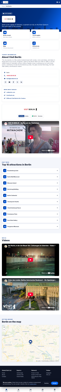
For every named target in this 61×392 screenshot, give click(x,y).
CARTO (57, 361)
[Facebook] (13, 82)
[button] (32, 345)
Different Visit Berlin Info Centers (15, 98)
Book (30, 390)
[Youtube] (9, 82)
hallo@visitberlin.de (12, 78)
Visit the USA (20, 374)
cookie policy (33, 384)
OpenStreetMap (45, 361)
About (3, 374)
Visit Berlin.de (10, 95)
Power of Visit (35, 373)
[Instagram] (5, 82)
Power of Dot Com (36, 374)
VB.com (48, 374)
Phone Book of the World (36, 377)
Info (55, 390)
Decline (46, 383)
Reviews (40, 116)
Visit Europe (20, 373)
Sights (18, 390)
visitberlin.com (10, 92)
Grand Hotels (20, 376)
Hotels (26, 116)
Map (43, 390)
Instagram (48, 373)
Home (3, 6)
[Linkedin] (21, 82)
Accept (55, 383)
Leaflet (38, 361)
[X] (17, 82)
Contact (4, 376)
